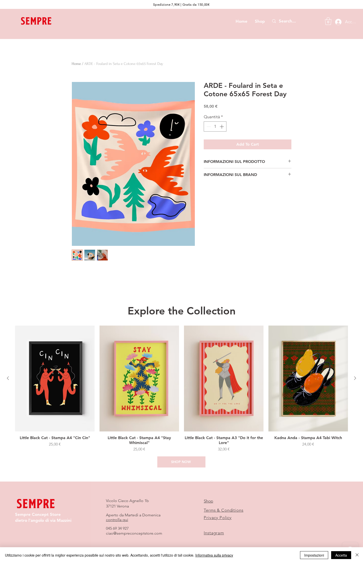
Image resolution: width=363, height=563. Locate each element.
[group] (181, 388)
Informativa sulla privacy (214, 555)
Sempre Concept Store (38, 514)
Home (76, 63)
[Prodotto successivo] (355, 378)
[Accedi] (337, 22)
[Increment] (222, 127)
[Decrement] (208, 127)
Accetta (341, 555)
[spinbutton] (215, 127)
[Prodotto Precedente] (8, 378)
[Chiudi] (357, 555)
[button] (328, 21)
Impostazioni (314, 555)
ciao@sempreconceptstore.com (134, 533)
